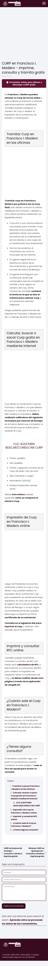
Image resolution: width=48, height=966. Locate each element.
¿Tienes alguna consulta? (25, 829)
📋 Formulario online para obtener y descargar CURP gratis (24, 83)
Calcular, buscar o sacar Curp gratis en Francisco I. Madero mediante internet (24, 795)
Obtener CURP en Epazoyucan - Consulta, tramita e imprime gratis (35, 852)
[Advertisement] (24, 35)
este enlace (18, 494)
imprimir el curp (13, 626)
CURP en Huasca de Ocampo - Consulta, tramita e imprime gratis (13, 852)
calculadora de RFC (28, 664)
